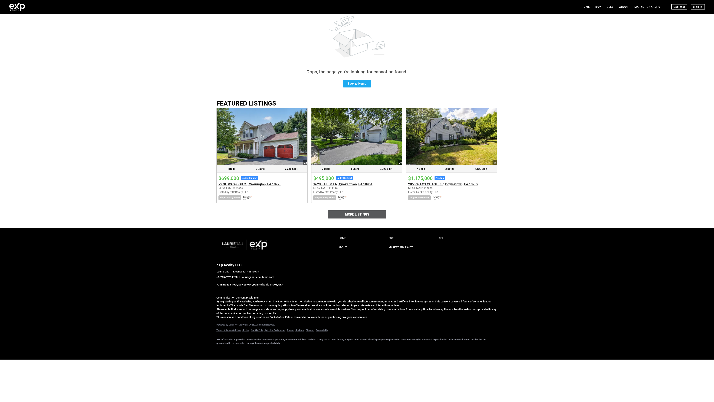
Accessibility (322, 330)
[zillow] (253, 349)
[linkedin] (231, 349)
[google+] (285, 349)
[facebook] (220, 349)
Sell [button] (610, 6)
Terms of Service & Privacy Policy (232, 330)
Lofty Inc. (233, 324)
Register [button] (679, 6)
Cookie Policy (258, 330)
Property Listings (295, 330)
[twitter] (242, 349)
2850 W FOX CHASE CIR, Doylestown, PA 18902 (443, 184)
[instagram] (264, 349)
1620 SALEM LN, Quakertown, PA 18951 (342, 184)
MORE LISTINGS (357, 214)
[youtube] (274, 349)
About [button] (624, 6)
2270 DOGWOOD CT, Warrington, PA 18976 (249, 184)
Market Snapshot (648, 6)
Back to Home (357, 83)
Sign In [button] (698, 6)
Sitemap (310, 330)
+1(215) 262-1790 (227, 277)
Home (586, 6)
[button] (362, 238)
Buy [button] (598, 6)
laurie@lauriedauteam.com (258, 277)
